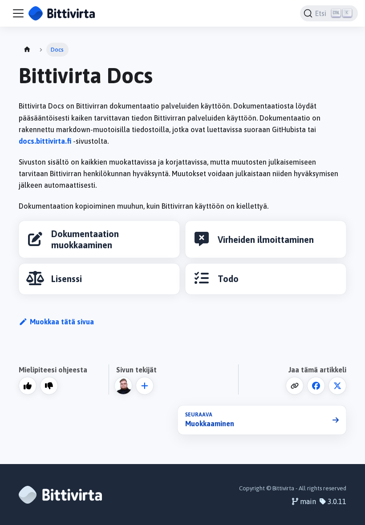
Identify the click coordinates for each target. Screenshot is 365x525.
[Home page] (27, 50)
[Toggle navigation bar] (18, 13)
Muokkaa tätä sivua (62, 322)
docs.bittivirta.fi (45, 141)
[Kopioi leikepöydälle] (295, 386)
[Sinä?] (145, 386)
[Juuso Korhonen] (125, 386)
